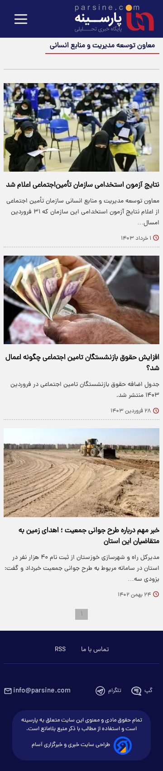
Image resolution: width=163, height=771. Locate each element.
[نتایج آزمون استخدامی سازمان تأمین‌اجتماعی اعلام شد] (81, 127)
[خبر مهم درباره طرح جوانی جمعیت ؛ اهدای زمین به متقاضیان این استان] (81, 472)
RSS (60, 650)
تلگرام (114, 691)
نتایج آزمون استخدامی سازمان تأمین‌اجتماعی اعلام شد (82, 185)
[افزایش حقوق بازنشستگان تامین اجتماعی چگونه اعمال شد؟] (81, 300)
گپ (148, 691)
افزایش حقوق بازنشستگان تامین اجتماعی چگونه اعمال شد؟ (82, 363)
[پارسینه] (109, 19)
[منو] (21, 20)
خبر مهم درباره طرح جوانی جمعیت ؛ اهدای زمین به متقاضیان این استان (89, 536)
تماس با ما (95, 650)
